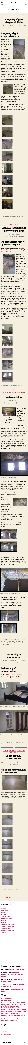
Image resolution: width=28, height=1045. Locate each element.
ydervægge (6, 644)
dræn (19, 1000)
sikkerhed (10, 642)
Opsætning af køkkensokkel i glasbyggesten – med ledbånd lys (12, 974)
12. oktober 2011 (23, 25)
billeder (8, 999)
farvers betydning (5, 1002)
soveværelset (6, 744)
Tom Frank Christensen (10, 25)
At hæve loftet (14, 397)
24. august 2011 (22, 762)
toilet (3, 1019)
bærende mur (6, 1001)
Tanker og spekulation (7, 926)
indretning (15, 742)
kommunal (12, 1009)
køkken (9, 641)
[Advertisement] (14, 949)
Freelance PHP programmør (15, 78)
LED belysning (9, 1011)
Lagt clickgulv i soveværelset (14, 757)
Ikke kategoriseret (6, 918)
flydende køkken (13, 1002)
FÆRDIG (5, 889)
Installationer (16, 1007)
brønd (20, 999)
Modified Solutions (8, 1034)
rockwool (21, 216)
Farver (3, 912)
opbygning (20, 641)
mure (24, 1011)
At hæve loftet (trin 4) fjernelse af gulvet (14, 229)
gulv (9, 385)
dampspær (11, 639)
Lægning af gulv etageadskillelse (14, 21)
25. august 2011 (22, 660)
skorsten (23, 1015)
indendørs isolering (12, 1006)
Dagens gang (12, 16)
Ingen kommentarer (15, 27)
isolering (5, 641)
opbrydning (14, 641)
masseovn (19, 1011)
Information (14, 224)
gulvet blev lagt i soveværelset (13, 674)
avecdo (5, 1028)
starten (14, 1017)
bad (2, 999)
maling (14, 1011)
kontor (16, 216)
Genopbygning (21, 16)
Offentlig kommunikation (8, 924)
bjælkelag (5, 385)
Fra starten (4, 914)
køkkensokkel (4, 1011)
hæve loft (12, 216)
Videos (3, 932)
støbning (19, 1017)
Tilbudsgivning (5, 928)
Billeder (5, 16)
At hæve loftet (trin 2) (15, 250)
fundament (21, 1002)
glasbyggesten (4, 1004)
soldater (15, 642)
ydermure (23, 642)
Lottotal (5, 1031)
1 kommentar (21, 403)
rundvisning (10, 1015)
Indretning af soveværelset (14, 656)
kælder (18, 1009)
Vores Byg (14, 3)
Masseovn (4, 922)
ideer (3, 1006)
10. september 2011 (10, 403)
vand (11, 1019)
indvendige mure (6, 1007)
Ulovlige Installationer (7, 930)
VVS (18, 1019)
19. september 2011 (8, 236)
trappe (19, 642)
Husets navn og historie (17, 969)
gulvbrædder (6, 216)
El (22, 1000)
